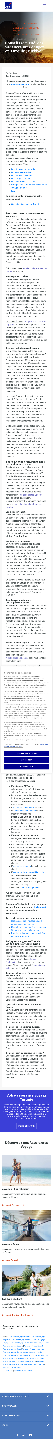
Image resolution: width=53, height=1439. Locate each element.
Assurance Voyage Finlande (34, 1346)
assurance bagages (22, 866)
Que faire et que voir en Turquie (25, 204)
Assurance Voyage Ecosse (39, 1343)
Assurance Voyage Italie (31, 1355)
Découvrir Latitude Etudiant (16, 1315)
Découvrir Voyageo (11, 1205)
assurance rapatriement (23, 808)
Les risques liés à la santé (23, 182)
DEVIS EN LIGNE (26, 1126)
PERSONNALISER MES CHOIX (26, 753)
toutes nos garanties (31, 888)
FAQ (13, 191)
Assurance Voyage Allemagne (20, 1337)
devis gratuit (40, 907)
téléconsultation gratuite (25, 811)
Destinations (30, 24)
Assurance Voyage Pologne (26, 1361)
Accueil (14, 24)
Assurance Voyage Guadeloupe (33, 1349)
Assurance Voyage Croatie (19, 1343)
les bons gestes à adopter (31, 495)
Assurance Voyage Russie (12, 1367)
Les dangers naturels (20, 178)
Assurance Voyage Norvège (26, 1358)
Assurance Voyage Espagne (13, 1346)
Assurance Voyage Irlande (32, 1352)
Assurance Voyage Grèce (12, 1349)
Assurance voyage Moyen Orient (26, 29)
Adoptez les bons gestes (17, 658)
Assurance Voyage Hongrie (12, 1352)
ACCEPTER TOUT (26, 767)
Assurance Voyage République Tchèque (30, 1364)
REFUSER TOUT (27, 760)
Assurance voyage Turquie (27, 35)
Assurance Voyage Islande (12, 1355)
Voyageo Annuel (10, 1260)
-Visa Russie (8, 1371)
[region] (26, 719)
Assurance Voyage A (18, 1340)
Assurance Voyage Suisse (23, 1371)
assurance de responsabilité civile (28, 872)
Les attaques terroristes (21, 172)
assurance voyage (20, 84)
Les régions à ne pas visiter (23, 169)
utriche (28, 1340)
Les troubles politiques (21, 175)
